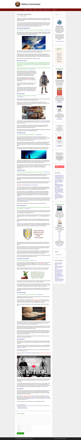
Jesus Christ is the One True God (23, 408)
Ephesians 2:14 (45, 397)
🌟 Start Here (35, 9)
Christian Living (20, 404)
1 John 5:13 (32, 269)
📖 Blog (40, 9)
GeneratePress (30, 438)
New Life (24, 404)
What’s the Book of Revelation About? (58, 263)
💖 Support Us (54, 9)
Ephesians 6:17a (33, 260)
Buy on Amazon (59, 85)
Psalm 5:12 (45, 285)
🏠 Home (25, 9)
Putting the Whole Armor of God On (23, 405)
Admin (56, 262)
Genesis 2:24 (26, 385)
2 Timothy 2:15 (43, 120)
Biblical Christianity (30, 4)
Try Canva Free (59, 245)
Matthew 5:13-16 (21, 347)
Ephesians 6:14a (20, 96)
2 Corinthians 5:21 (33, 397)
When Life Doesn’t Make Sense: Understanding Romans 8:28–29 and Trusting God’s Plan (59, 275)
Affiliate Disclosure (63, 438)
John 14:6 (18, 397)
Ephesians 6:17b (40, 294)
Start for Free (59, 217)
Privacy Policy (56, 438)
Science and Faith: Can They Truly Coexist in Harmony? (59, 270)
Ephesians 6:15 (46, 172)
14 (27, 399)
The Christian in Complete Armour (34, 405)
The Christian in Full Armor (44, 405)
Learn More (59, 231)
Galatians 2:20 (33, 398)
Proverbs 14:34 (39, 383)
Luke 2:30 (45, 398)
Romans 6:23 (26, 200)
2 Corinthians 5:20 (37, 194)
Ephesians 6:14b (39, 134)
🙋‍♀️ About (30, 9)
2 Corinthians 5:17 (35, 137)
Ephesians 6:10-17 (40, 18)
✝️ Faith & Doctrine (46, 9)
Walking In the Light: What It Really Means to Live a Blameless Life (59, 185)
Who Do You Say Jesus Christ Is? (22, 407)
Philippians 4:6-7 (20, 223)
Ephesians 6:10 (47, 30)
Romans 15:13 (60, 61)
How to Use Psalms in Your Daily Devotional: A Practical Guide (59, 180)
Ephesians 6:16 (27, 208)
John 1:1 (25, 399)
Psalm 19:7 (35, 349)
